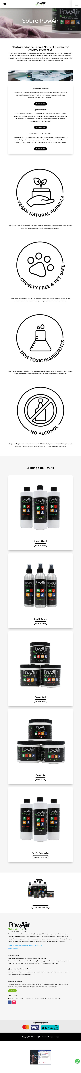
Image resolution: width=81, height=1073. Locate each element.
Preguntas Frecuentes (40, 907)
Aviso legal (25, 945)
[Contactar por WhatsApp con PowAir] (77, 1061)
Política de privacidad (14, 945)
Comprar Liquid (40, 545)
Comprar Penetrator (40, 857)
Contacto (12, 990)
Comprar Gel (40, 779)
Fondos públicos (13, 948)
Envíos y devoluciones (35, 945)
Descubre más (40, 104)
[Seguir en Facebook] (9, 1002)
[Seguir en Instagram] (14, 1002)
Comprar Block (40, 701)
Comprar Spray (40, 623)
